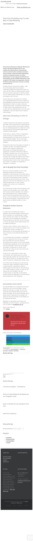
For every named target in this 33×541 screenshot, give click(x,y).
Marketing (10, 350)
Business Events (10, 439)
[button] (9, 336)
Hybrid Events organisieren (9, 413)
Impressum (13, 502)
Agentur (5, 460)
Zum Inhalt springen (6, 1)
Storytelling (15, 350)
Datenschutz (19, 502)
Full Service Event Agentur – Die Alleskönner (14, 387)
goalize (26, 501)
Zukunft (8, 442)
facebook (20, 482)
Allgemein (9, 437)
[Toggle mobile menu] (1, 9)
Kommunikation (14, 349)
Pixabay (8, 309)
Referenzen (6, 461)
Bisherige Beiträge (7, 428)
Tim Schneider (6, 347)
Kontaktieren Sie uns (18, 304)
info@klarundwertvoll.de (22, 3)
